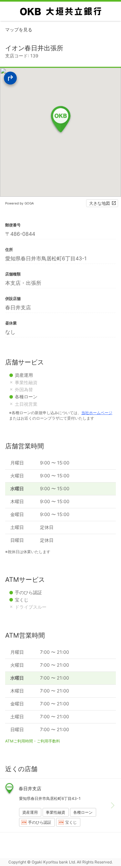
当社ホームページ (96, 412)
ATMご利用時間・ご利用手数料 (32, 741)
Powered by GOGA (19, 203)
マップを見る (18, 29)
